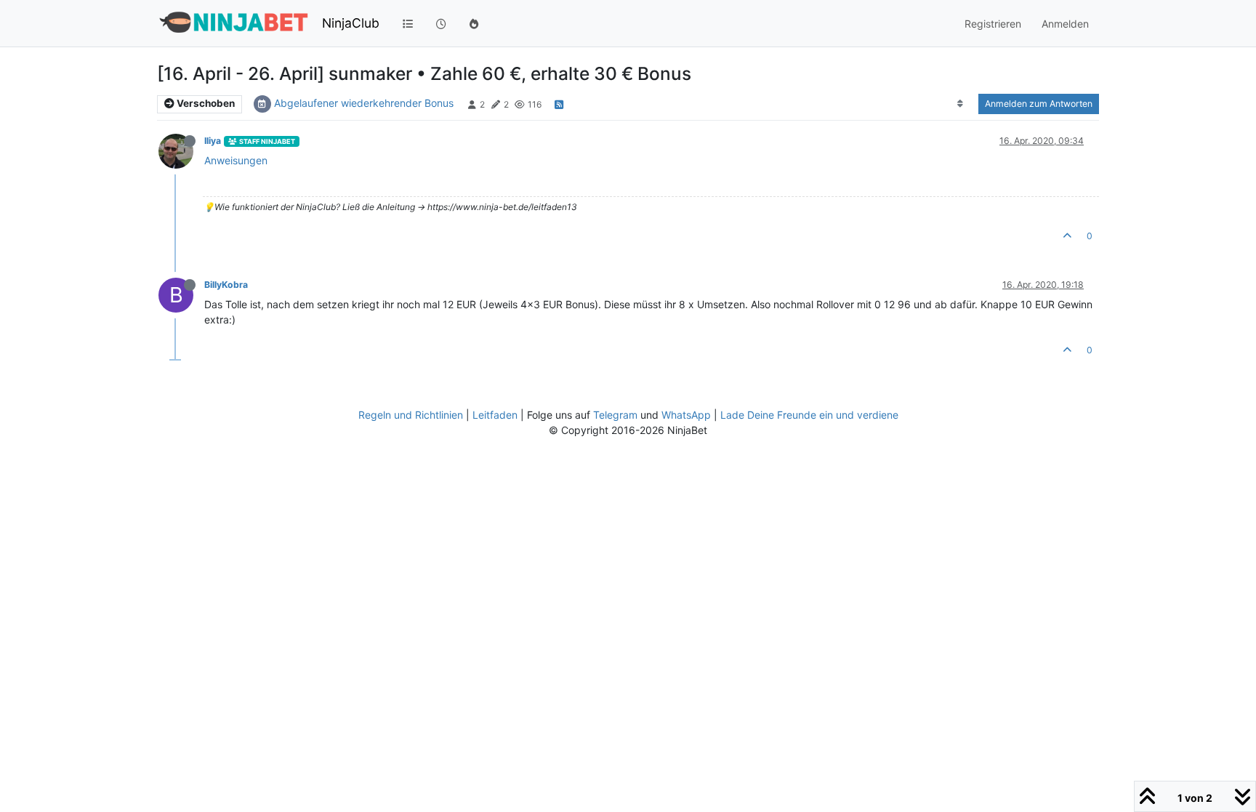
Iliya (212, 140)
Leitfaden (495, 415)
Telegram (615, 415)
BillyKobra (226, 284)
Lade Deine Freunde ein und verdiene (809, 415)
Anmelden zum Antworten (1038, 103)
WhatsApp (686, 415)
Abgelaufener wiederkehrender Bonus (364, 103)
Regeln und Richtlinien (410, 415)
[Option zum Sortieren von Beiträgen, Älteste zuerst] (961, 104)
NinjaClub (350, 23)
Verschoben (204, 103)
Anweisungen (235, 160)
